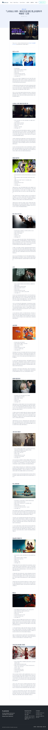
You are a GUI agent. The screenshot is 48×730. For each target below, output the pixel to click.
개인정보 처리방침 (39, 726)
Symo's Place (22, 2)
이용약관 (35, 726)
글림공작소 (32, 2)
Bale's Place (16, 2)
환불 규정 (44, 726)
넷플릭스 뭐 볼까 (24, 9)
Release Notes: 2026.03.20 (7, 716)
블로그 (36, 2)
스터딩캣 (27, 2)
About (11, 2)
